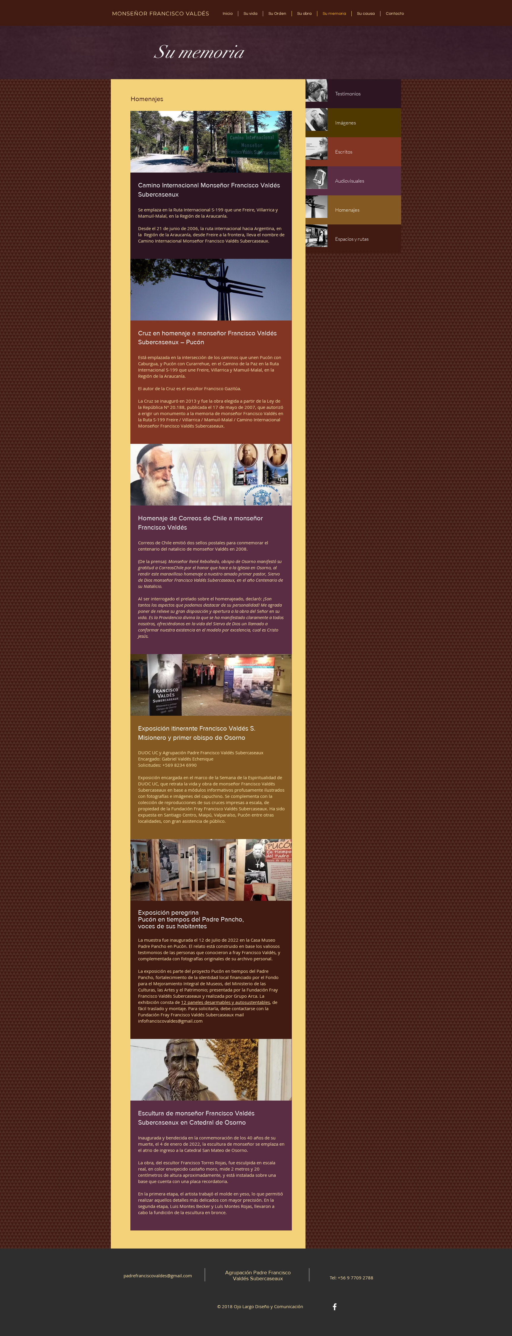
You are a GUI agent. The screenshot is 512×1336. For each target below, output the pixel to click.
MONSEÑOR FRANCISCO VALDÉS (160, 13)
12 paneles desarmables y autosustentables (225, 1002)
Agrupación (239, 1273)
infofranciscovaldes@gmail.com (170, 1021)
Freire (212, 234)
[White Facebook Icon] (334, 1306)
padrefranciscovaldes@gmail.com (158, 1275)
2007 (249, 407)
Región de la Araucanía (167, 234)
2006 (192, 228)
